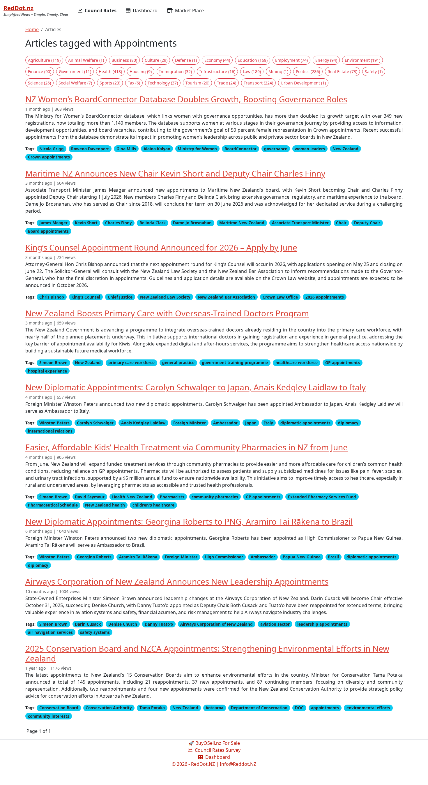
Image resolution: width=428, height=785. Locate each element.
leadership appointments (322, 624)
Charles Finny (118, 222)
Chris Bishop (51, 297)
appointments (325, 707)
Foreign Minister (189, 423)
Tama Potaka (152, 707)
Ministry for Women (197, 148)
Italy (268, 423)
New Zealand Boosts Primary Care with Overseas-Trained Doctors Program (167, 313)
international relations (50, 431)
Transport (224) (258, 83)
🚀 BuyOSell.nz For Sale (214, 743)
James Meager (53, 222)
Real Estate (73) (342, 71)
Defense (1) (186, 60)
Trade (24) (226, 83)
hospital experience (47, 371)
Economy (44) (217, 60)
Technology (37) (163, 83)
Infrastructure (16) (217, 71)
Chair (341, 222)
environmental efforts (368, 707)
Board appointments (48, 231)
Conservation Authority (109, 707)
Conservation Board (58, 707)
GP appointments (342, 362)
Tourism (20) (197, 83)
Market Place (189, 10)
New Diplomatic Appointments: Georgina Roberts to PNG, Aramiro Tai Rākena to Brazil (189, 521)
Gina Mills (126, 148)
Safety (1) (374, 71)
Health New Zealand (132, 497)
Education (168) (253, 60)
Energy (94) (326, 60)
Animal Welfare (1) (86, 60)
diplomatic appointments (305, 423)
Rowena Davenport (90, 148)
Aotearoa (214, 707)
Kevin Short (86, 222)
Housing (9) (141, 71)
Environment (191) (362, 60)
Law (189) (252, 71)
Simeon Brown (53, 362)
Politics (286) (308, 71)
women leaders (310, 148)
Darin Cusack (88, 624)
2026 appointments (324, 297)
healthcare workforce (296, 362)
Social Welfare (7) (75, 83)
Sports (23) (110, 83)
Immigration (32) (175, 71)
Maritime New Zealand (241, 222)
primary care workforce (131, 362)
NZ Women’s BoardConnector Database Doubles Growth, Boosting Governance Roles (186, 99)
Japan (251, 423)
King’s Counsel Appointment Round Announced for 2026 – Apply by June (161, 247)
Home (32, 29)
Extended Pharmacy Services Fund (322, 497)
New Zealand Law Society (165, 297)
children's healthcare (153, 505)
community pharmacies (215, 497)
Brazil (333, 557)
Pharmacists (172, 497)
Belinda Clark (152, 222)
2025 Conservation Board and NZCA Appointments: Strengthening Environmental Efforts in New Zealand (207, 653)
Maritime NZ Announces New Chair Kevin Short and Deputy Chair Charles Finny (175, 173)
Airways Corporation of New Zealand (216, 624)
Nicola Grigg (51, 148)
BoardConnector (240, 148)
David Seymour (90, 497)
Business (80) (124, 60)
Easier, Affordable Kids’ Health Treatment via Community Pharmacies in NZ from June (186, 447)
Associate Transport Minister (300, 222)
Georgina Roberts (94, 557)
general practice (178, 362)
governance (275, 148)
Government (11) (75, 71)
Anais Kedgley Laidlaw (143, 423)
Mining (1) (278, 71)
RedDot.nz (18, 8)
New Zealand (345, 148)
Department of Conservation (259, 707)
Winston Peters (54, 423)
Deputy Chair (367, 222)
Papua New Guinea (302, 557)
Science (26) (39, 83)
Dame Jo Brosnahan (192, 222)
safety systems (95, 632)
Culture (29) (156, 60)
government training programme (235, 362)
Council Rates (100, 10)
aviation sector (275, 624)
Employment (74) (291, 60)
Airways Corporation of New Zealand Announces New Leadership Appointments (176, 581)
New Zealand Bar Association (226, 297)
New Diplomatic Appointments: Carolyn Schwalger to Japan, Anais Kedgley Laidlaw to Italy (195, 387)
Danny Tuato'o (159, 624)
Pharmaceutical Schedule (53, 505)
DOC (299, 707)
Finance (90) (39, 71)
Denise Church (122, 624)
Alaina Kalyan (157, 148)
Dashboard (145, 10)
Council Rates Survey (217, 750)
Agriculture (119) (44, 60)
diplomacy (348, 423)
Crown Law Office (280, 297)
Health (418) (110, 71)
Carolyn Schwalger (95, 423)
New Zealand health (105, 505)
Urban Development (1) (303, 83)
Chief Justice (120, 297)
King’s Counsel (85, 297)
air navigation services (50, 632)
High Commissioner (224, 557)
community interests (48, 716)
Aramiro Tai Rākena (138, 557)
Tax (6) (134, 83)
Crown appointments (49, 157)
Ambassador (225, 423)
